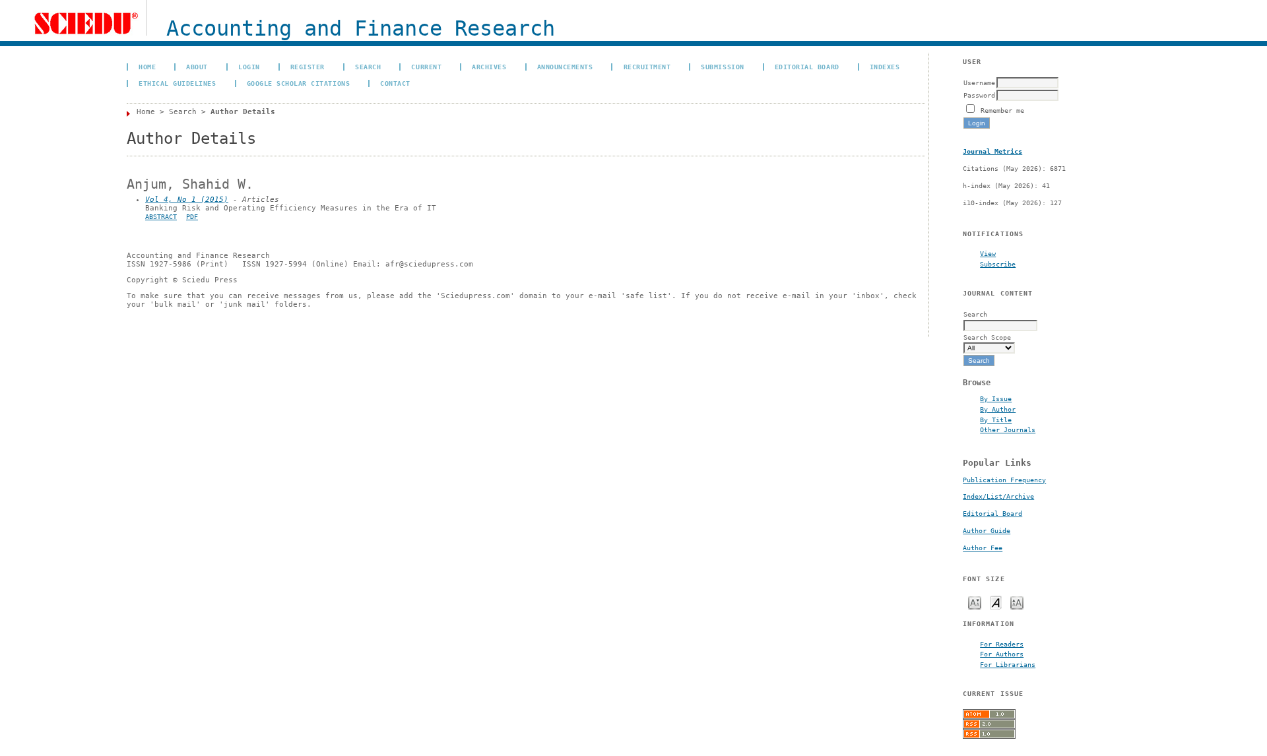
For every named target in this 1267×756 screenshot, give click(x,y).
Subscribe (998, 264)
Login (249, 67)
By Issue (996, 398)
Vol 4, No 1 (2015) (186, 199)
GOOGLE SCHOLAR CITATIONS (298, 83)
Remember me (1002, 110)
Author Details (243, 112)
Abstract (161, 216)
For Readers (1001, 644)
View (988, 253)
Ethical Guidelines (177, 83)
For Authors (1001, 654)
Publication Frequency (1004, 480)
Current (426, 67)
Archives (489, 67)
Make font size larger (1016, 602)
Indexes (885, 67)
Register (307, 67)
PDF (192, 216)
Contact (395, 83)
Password (979, 95)
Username (979, 82)
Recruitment (647, 67)
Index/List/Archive (998, 496)
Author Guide (986, 530)
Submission (722, 67)
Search (368, 67)
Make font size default (995, 602)
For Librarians (1007, 664)
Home (147, 67)
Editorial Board (992, 513)
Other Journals (1007, 429)
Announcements (565, 67)
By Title (996, 420)
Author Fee (982, 547)
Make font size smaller (974, 602)
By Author (998, 409)
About (197, 67)
